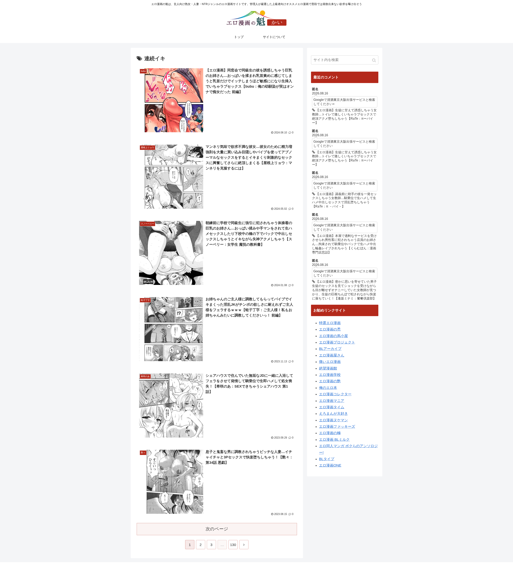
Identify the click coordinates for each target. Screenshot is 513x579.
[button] (374, 60)
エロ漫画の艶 (330, 381)
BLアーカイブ (330, 349)
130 (233, 545)
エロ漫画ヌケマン (333, 420)
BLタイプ (326, 459)
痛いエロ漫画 (330, 362)
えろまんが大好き (333, 414)
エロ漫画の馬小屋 (333, 336)
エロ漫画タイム (331, 407)
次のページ (217, 528)
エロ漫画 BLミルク (334, 440)
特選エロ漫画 (330, 323)
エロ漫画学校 (330, 375)
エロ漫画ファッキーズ (337, 427)
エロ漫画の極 (330, 433)
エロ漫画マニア (331, 401)
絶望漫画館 (328, 368)
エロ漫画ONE (330, 465)
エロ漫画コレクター (335, 394)
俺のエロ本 (328, 388)
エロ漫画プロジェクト (337, 342)
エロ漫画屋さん (331, 355)
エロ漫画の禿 (330, 329)
